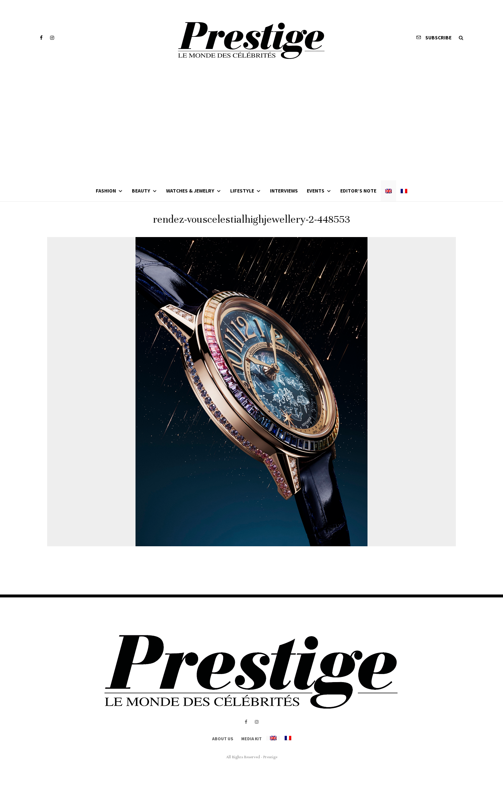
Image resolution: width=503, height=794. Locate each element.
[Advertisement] (251, 125)
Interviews (284, 190)
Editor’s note (358, 190)
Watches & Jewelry (190, 190)
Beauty (141, 190)
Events (315, 190)
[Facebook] (41, 37)
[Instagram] (52, 37)
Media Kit (251, 738)
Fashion (106, 190)
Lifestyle (242, 190)
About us (222, 738)
